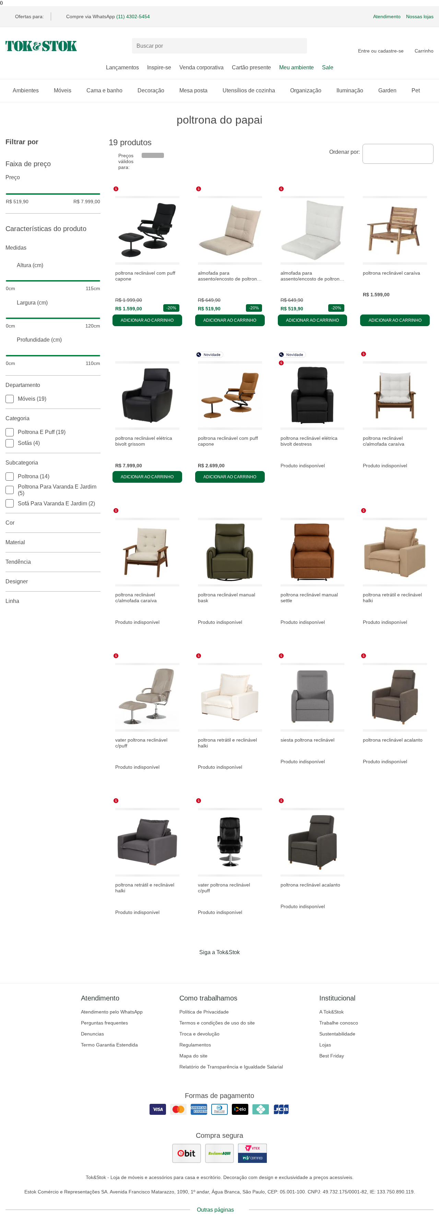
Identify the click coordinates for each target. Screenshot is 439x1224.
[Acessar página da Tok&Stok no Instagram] (209, 966)
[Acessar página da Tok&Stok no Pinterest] (229, 966)
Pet (416, 90)
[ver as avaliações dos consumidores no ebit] (186, 1153)
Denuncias (92, 1034)
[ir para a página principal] (41, 46)
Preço (12, 177)
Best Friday (331, 1056)
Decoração (151, 90)
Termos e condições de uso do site (217, 1023)
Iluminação (349, 90)
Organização (305, 90)
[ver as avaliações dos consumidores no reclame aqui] (219, 1153)
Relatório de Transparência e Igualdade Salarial (231, 1066)
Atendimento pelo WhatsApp (112, 1012)
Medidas (15, 248)
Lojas (325, 1045)
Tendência (18, 562)
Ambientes (26, 90)
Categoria (17, 418)
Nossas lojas (420, 16)
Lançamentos (122, 67)
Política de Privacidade (204, 1012)
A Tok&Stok (331, 1012)
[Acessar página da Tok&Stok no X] (248, 966)
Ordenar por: (344, 152)
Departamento (22, 385)
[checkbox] (9, 399)
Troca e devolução (199, 1034)
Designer (16, 581)
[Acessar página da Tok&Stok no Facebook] (190, 966)
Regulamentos (195, 1045)
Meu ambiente (296, 67)
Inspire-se (159, 67)
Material (15, 542)
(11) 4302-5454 (133, 16)
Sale (327, 67)
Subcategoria (21, 463)
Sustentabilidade (337, 1034)
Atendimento (387, 16)
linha (12, 601)
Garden (387, 90)
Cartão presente (251, 67)
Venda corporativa (201, 67)
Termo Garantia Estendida (109, 1045)
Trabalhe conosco (338, 1023)
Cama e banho (104, 90)
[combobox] (398, 154)
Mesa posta (193, 90)
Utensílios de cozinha (249, 90)
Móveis (62, 90)
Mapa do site (193, 1056)
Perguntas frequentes (104, 1023)
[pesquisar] (299, 46)
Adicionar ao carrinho (147, 320)
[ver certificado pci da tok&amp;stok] (252, 1153)
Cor (9, 523)
